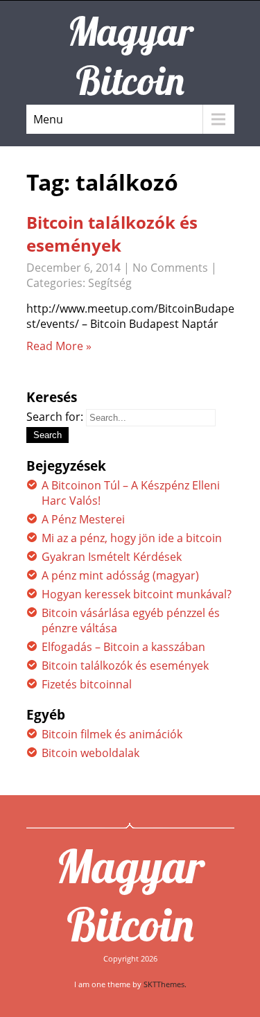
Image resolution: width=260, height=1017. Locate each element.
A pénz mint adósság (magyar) (120, 575)
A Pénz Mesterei (83, 519)
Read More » (59, 346)
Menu (48, 119)
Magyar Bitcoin (130, 895)
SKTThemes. (165, 984)
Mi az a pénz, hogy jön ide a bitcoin (132, 538)
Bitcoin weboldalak (90, 752)
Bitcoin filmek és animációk (112, 734)
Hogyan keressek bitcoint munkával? (137, 594)
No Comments (170, 267)
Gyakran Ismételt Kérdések (112, 556)
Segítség (110, 282)
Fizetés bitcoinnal (87, 684)
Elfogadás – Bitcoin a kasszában (123, 646)
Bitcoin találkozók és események (112, 234)
